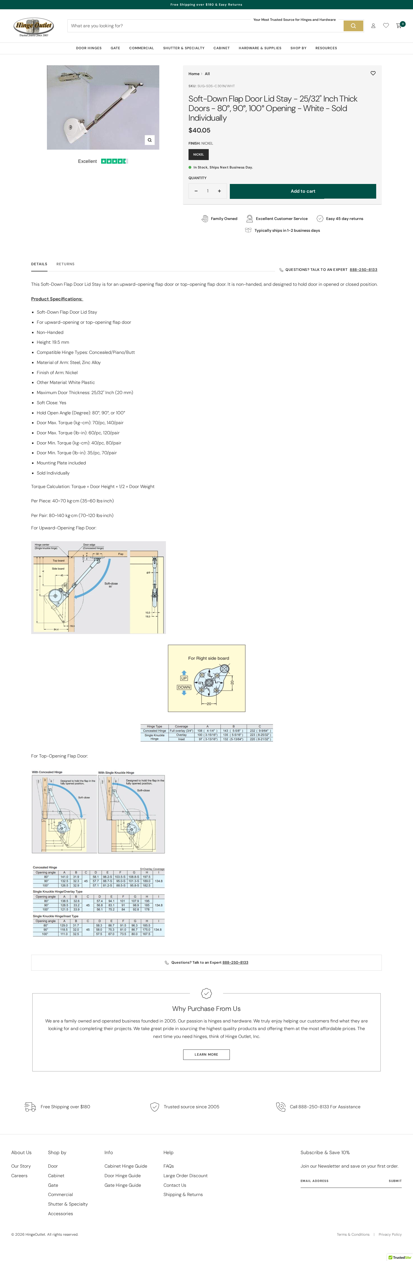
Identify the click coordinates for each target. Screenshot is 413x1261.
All (207, 73)
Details (39, 264)
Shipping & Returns (183, 1194)
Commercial (141, 48)
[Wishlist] (386, 26)
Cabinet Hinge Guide (126, 1166)
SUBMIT (395, 1181)
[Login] (373, 25)
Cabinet (222, 48)
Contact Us (175, 1185)
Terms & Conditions (353, 1234)
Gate (115, 48)
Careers (19, 1176)
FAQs (169, 1166)
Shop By (299, 48)
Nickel (198, 154)
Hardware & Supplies (260, 48)
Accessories (60, 1214)
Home (194, 73)
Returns (65, 264)
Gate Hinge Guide (123, 1185)
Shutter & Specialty (184, 48)
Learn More (206, 1054)
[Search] (353, 26)
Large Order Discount (186, 1176)
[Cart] (399, 25)
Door (53, 1166)
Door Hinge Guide (123, 1176)
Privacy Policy (390, 1234)
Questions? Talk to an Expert (331, 269)
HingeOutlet (35, 1234)
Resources (326, 48)
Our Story (21, 1166)
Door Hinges (89, 48)
